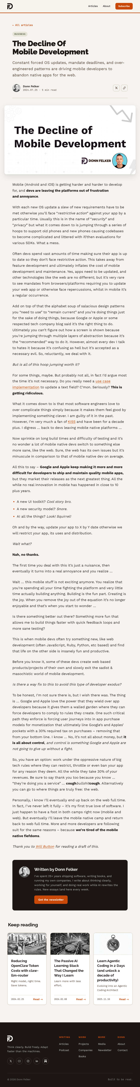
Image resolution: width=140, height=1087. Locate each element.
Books (82, 1056)
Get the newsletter (51, 899)
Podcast (64, 1050)
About (106, 6)
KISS (71, 422)
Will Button (45, 846)
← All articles (22, 25)
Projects (84, 1043)
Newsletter (105, 1050)
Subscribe (124, 6)
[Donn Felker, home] (10, 6)
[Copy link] (124, 88)
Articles (93, 6)
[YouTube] (19, 1061)
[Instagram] (28, 1061)
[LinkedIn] (37, 1061)
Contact (123, 1050)
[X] (10, 1061)
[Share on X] (116, 88)
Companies (85, 1050)
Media (102, 1043)
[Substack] (45, 1061)
